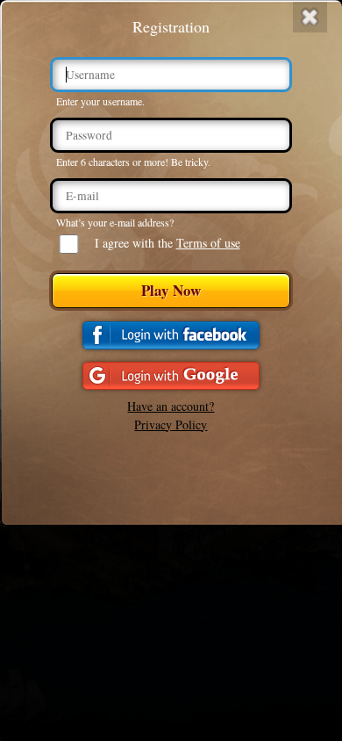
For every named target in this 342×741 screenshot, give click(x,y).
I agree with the (167, 242)
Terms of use (208, 242)
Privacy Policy (170, 424)
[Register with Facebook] (171, 335)
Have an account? (170, 406)
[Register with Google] (171, 376)
